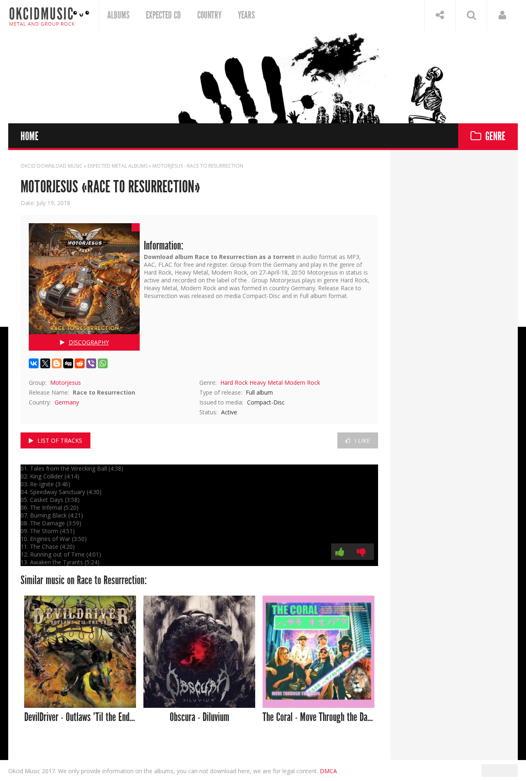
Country (209, 15)
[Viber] (91, 363)
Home (30, 136)
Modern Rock (302, 382)
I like (362, 440)
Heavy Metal (266, 382)
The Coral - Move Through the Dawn (319, 717)
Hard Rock (234, 382)
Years (246, 15)
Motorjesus (65, 382)
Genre (495, 136)
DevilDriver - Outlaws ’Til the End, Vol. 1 (80, 717)
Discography (89, 342)
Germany (67, 402)
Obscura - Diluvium (199, 717)
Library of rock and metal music (49, 15)
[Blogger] (57, 363)
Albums (118, 15)
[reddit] (80, 363)
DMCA (328, 771)
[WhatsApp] (103, 363)
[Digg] (68, 363)
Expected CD (163, 15)
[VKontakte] (34, 363)
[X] (45, 363)
